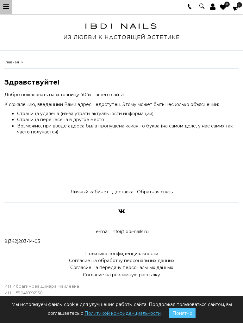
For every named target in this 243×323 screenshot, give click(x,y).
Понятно (182, 313)
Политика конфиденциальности (121, 253)
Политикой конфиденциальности (122, 313)
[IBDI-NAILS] (121, 30)
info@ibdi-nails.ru (130, 231)
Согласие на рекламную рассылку (121, 275)
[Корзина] (236, 8)
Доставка (123, 192)
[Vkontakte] (121, 211)
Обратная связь (155, 192)
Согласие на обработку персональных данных (121, 260)
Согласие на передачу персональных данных (121, 267)
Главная (11, 62)
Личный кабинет (89, 192)
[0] (223, 8)
